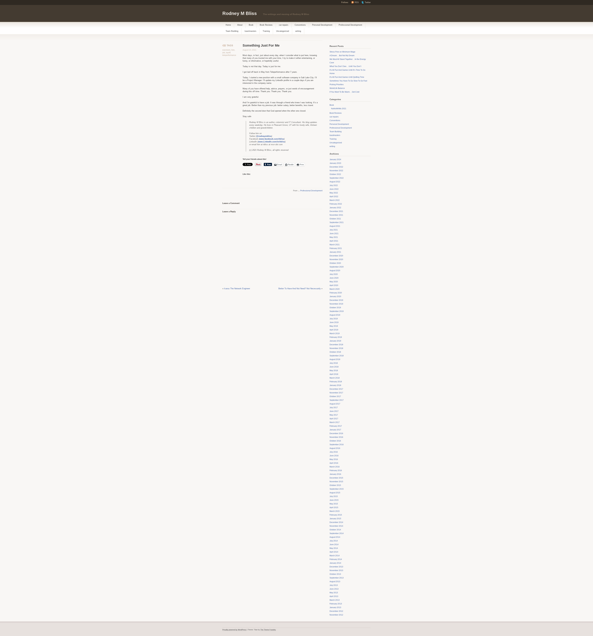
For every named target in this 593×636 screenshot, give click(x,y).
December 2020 (336, 256)
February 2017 (336, 426)
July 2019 (334, 319)
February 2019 (336, 337)
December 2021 (336, 211)
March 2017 (335, 422)
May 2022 (334, 193)
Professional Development (350, 25)
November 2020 (336, 259)
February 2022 (336, 204)
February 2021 (336, 248)
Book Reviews (266, 25)
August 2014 (335, 537)
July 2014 (334, 541)
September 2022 (337, 178)
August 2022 (335, 182)
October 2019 (335, 308)
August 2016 (335, 448)
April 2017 (334, 419)
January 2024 (335, 159)
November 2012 (336, 615)
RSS (357, 2)
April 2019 (334, 330)
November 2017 (336, 393)
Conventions (300, 25)
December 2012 (336, 611)
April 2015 (334, 507)
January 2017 (335, 430)
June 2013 (334, 589)
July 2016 (334, 452)
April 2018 (334, 374)
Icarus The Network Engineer (237, 288)
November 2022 (336, 171)
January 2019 (335, 341)
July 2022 (334, 185)
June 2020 (334, 278)
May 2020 (334, 282)
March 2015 (335, 511)
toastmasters (250, 31)
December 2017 (336, 389)
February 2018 (336, 382)
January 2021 (335, 252)
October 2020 (335, 263)
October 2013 (335, 574)
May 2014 (334, 548)
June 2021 (334, 233)
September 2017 (337, 400)
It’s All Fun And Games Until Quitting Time (347, 77)
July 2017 (334, 407)
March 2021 (335, 245)
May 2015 (334, 504)
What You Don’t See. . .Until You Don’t (345, 66)
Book (251, 25)
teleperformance (229, 55)
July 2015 (334, 496)
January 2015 (335, 519)
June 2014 (334, 544)
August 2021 (335, 226)
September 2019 (337, 311)
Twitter (368, 2)
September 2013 (337, 578)
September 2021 (337, 222)
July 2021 (334, 230)
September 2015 (337, 489)
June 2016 (334, 456)
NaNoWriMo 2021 (338, 109)
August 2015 (335, 493)
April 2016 (334, 463)
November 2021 (336, 215)
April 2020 (334, 285)
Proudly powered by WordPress (234, 630)
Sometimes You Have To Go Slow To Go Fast (348, 81)
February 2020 (336, 293)
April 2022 (334, 196)
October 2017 (335, 396)
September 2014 (337, 533)
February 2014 (336, 559)
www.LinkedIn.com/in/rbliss (271, 142)
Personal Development (322, 25)
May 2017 (334, 415)
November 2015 (336, 482)
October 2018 (335, 352)
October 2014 (335, 530)
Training (266, 31)
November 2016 (336, 437)
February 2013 (336, 604)
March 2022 (335, 200)
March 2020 (335, 289)
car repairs (283, 25)
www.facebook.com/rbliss (271, 139)
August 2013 (335, 581)
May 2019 (334, 326)
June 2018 (334, 367)
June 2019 (334, 322)
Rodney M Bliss (239, 13)
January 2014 (335, 563)
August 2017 (335, 404)
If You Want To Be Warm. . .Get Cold (344, 92)
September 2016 (337, 444)
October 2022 (335, 174)
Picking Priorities (337, 84)
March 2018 (335, 378)
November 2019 (336, 304)
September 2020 (337, 267)
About (239, 25)
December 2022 (336, 167)
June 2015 (334, 500)
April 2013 (334, 596)
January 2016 (335, 474)
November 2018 (336, 348)
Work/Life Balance (337, 88)
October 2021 (335, 219)
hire (233, 50)
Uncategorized (282, 31)
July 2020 (334, 274)
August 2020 (335, 270)
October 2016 (335, 441)
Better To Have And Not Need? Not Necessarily (299, 288)
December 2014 (336, 522)
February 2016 (336, 470)
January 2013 (335, 607)
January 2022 (335, 208)
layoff (228, 53)
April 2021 (334, 241)
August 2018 (335, 359)
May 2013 (334, 593)
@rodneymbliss (263, 136)
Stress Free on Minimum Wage (342, 52)
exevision (226, 50)
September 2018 (337, 356)
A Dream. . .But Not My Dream (342, 55)
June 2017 (334, 411)
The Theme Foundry (268, 630)
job (223, 53)
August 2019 (335, 315)
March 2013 (335, 600)
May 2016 (334, 459)
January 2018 (335, 385)
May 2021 (334, 237)
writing (298, 31)
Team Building (232, 31)
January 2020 (335, 296)
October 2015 (335, 485)
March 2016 (335, 467)
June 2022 (334, 189)
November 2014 (336, 526)
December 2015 (336, 478)
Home (228, 25)
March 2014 (335, 556)
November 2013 (336, 570)
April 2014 (334, 552)
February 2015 (336, 515)
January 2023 (335, 163)
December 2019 (336, 300)
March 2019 (335, 333)
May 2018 (334, 370)
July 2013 (334, 585)
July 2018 (334, 363)
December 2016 (336, 433)
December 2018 (336, 345)
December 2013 (336, 567)
